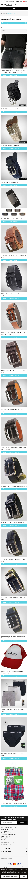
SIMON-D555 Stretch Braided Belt (10, 109)
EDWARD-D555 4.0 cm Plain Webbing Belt (12, 219)
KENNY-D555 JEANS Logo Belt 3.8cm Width (12, 523)
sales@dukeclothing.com (5, 1)
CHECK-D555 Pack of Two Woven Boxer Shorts (13, 803)
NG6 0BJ (3, 839)
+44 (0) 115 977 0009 (2, 1)
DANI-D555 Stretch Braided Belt (9, 182)
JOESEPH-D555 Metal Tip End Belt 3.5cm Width (14, 486)
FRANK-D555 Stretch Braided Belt (10, 145)
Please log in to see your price (11, 75)
